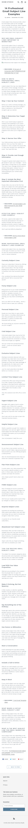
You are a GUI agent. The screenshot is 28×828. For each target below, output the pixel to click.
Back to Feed (15, 767)
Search (5, 780)
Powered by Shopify (19, 822)
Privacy (5, 785)
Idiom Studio (7, 2)
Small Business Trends (8, 754)
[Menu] (25, 2)
